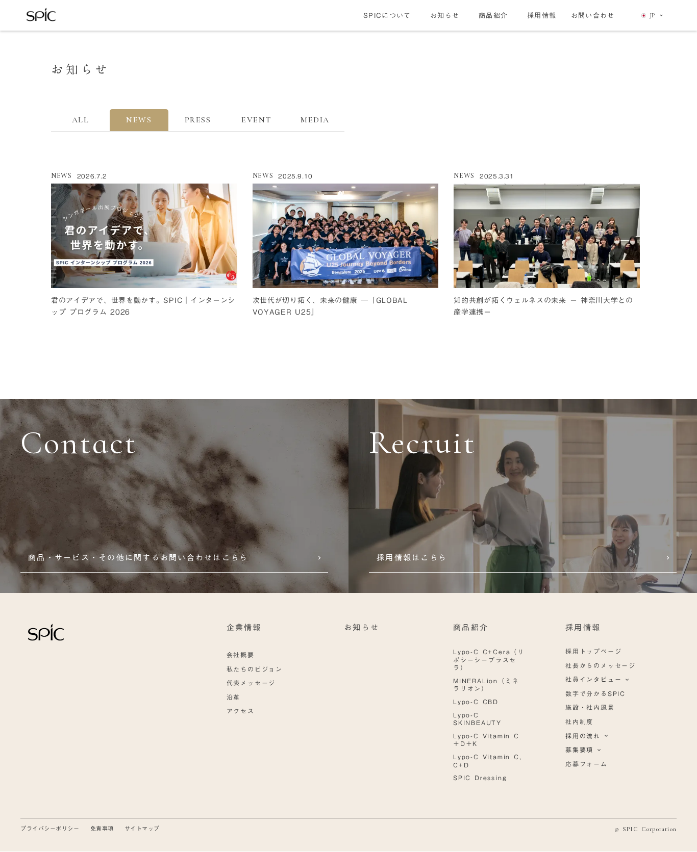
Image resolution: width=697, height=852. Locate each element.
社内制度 (579, 721)
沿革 (234, 697)
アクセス (241, 711)
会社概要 (241, 655)
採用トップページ (593, 651)
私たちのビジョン (255, 669)
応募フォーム (586, 764)
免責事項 (102, 828)
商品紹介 (470, 627)
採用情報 (583, 627)
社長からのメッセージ (600, 665)
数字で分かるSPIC (595, 693)
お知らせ (361, 627)
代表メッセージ (251, 683)
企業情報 (244, 627)
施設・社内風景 (590, 707)
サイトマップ (142, 828)
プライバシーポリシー (50, 828)
